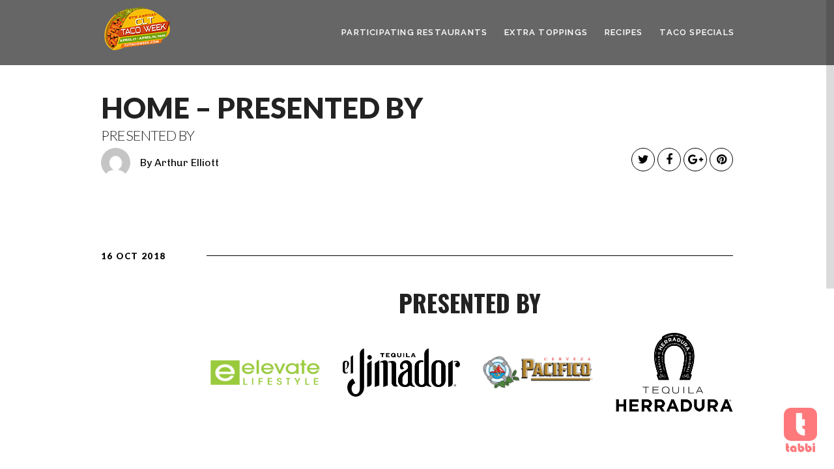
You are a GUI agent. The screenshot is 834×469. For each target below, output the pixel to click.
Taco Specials (696, 32)
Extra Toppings (546, 32)
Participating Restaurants (414, 32)
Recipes (623, 32)
